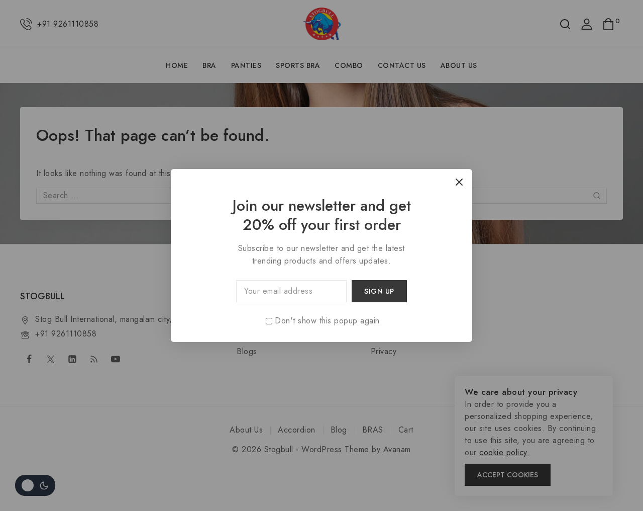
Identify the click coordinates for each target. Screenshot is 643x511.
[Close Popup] (459, 182)
